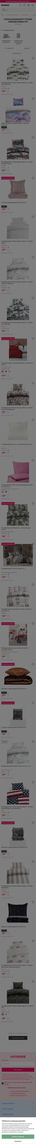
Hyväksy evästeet (18, 1137)
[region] (18, 1131)
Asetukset (18, 1141)
